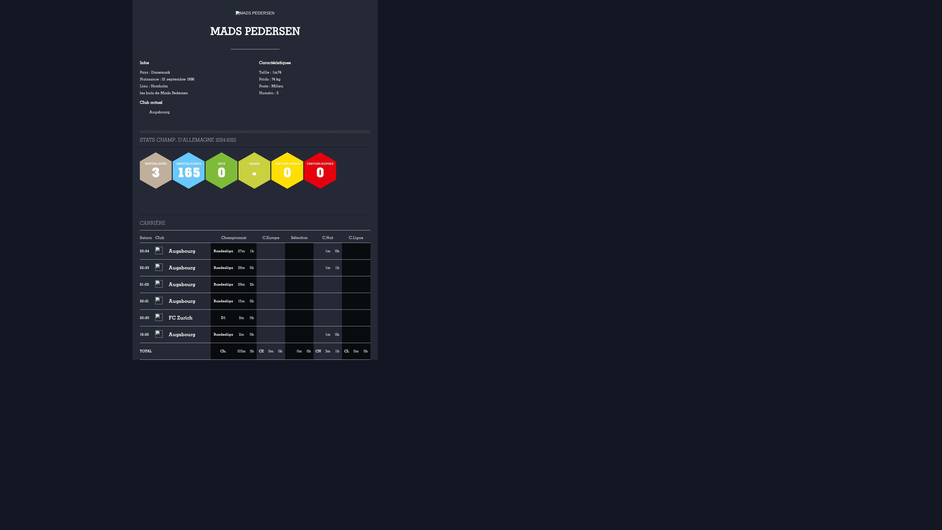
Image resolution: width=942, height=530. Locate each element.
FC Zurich (181, 318)
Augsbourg (159, 112)
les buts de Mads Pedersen (164, 93)
